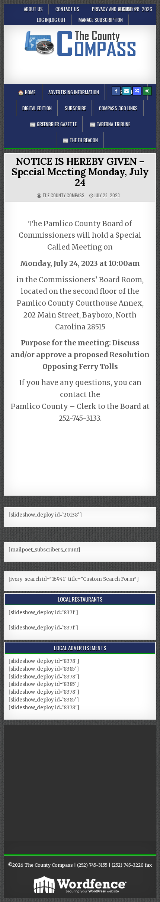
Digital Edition (37, 108)
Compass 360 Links (118, 108)
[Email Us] (126, 91)
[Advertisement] (84, 68)
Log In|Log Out (51, 19)
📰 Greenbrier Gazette (53, 124)
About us (33, 9)
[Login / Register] (147, 91)
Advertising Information (73, 92)
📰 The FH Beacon (80, 140)
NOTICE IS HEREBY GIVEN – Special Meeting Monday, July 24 (80, 172)
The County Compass (63, 195)
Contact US (67, 9)
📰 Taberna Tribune (110, 124)
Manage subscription (101, 19)
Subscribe (75, 108)
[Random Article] (136, 91)
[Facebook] (116, 91)
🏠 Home (26, 92)
